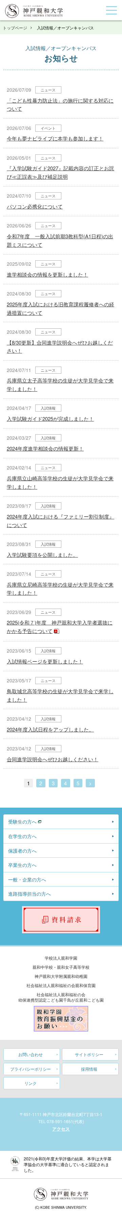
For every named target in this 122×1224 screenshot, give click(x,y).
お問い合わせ (30, 1054)
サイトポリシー (89, 1054)
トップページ (15, 27)
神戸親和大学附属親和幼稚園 (61, 976)
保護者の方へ (22, 850)
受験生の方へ (22, 821)
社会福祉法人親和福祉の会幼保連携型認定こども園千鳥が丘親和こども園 (61, 997)
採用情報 (89, 1069)
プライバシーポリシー (30, 1069)
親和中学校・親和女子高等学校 (61, 967)
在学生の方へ (22, 836)
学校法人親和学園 (61, 958)
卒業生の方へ (22, 864)
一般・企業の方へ (27, 879)
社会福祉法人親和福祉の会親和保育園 (61, 985)
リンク (30, 1083)
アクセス (61, 1128)
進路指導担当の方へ (29, 893)
